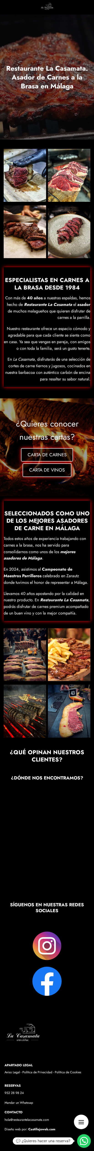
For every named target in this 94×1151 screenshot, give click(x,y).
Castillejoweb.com (41, 1129)
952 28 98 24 (14, 1093)
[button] (84, 1141)
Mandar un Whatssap (19, 1102)
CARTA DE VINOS (47, 470)
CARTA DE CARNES (47, 455)
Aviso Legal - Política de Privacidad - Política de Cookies (43, 1072)
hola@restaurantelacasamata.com (27, 1119)
